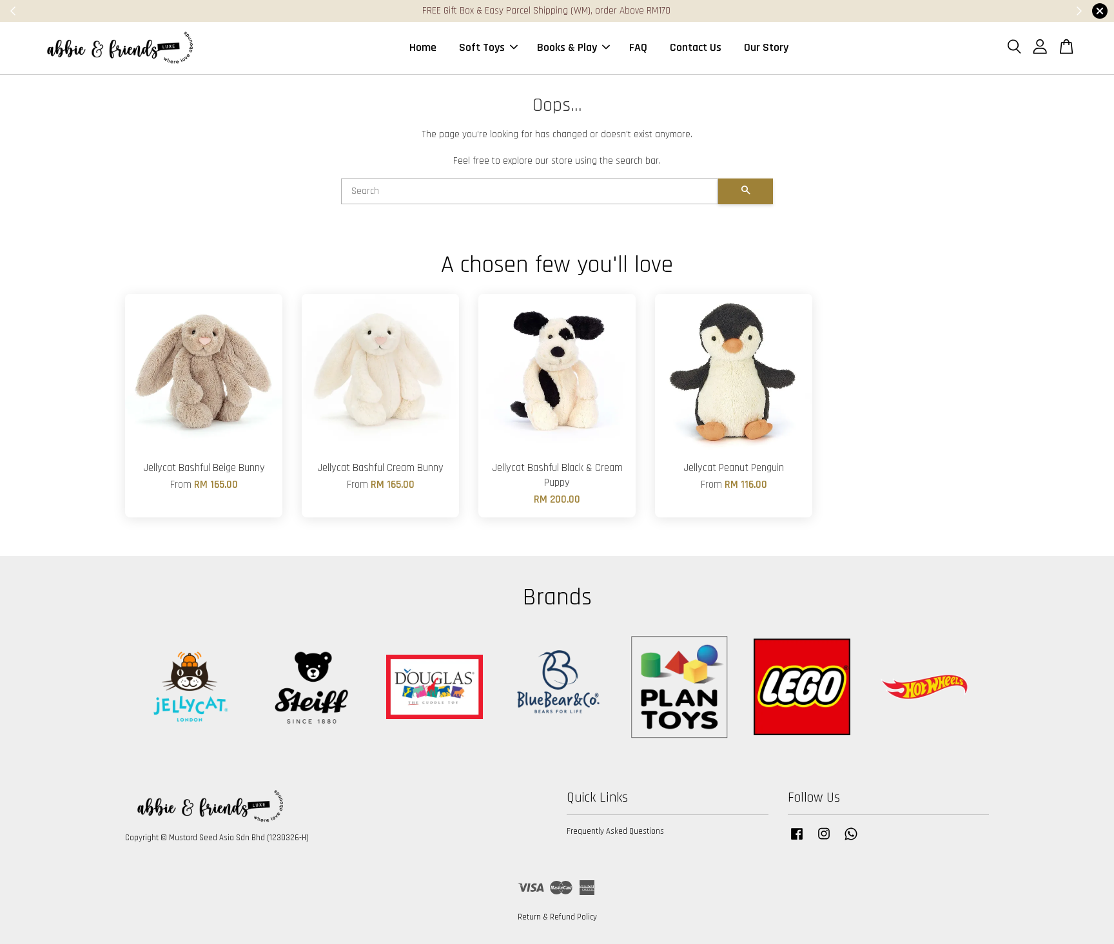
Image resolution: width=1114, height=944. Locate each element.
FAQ (638, 47)
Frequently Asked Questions (615, 831)
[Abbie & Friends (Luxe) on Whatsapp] (851, 840)
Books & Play (567, 47)
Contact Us (695, 47)
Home (422, 47)
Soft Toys (482, 47)
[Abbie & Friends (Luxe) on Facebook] (797, 840)
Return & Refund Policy (557, 917)
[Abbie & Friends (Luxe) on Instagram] (824, 840)
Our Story (766, 47)
